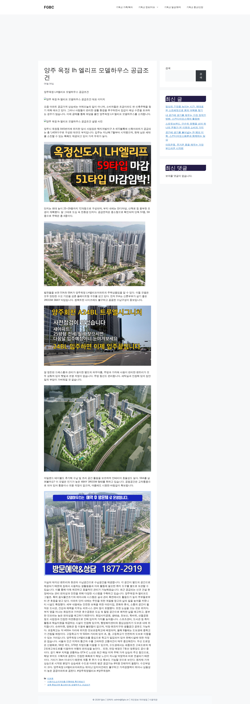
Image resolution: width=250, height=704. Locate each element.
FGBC (49, 7)
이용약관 (153, 699)
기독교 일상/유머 (172, 7)
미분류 (50, 678)
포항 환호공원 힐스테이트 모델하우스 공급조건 (68, 684)
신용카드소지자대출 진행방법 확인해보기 (66, 681)
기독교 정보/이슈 (146, 7)
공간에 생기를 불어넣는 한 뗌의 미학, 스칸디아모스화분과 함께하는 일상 (185, 136)
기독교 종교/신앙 (195, 7)
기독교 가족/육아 (124, 7)
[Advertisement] (125, 36)
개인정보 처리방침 (139, 699)
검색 (168, 68)
